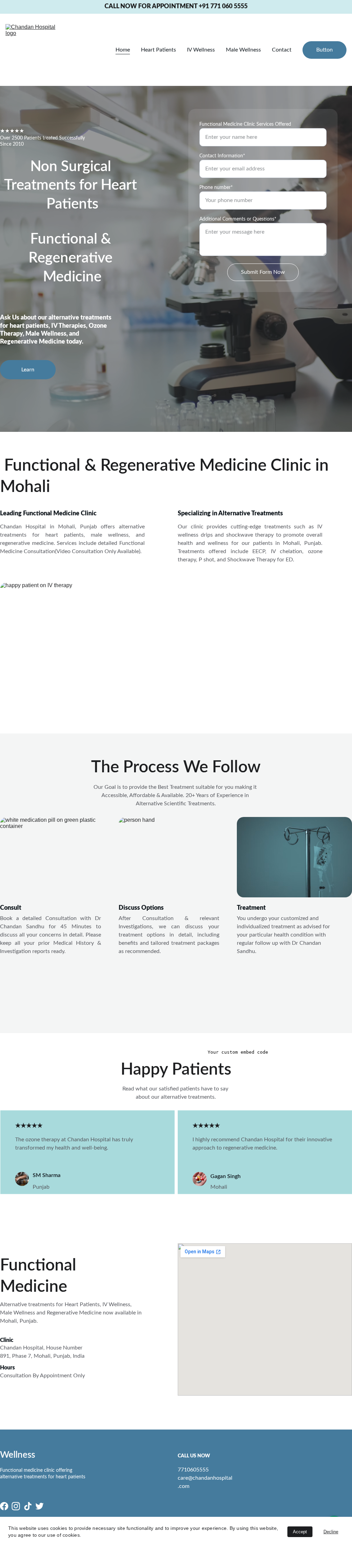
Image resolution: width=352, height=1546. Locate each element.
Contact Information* (222, 156)
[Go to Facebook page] (4, 1506)
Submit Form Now (263, 272)
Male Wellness (243, 50)
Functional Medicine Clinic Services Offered (245, 124)
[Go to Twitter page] (39, 1506)
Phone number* (216, 187)
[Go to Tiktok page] (28, 1506)
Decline (330, 1531)
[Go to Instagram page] (16, 1506)
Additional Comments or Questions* (237, 219)
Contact (282, 50)
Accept (300, 1531)
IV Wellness (201, 50)
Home (123, 50)
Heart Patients (158, 50)
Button (324, 50)
